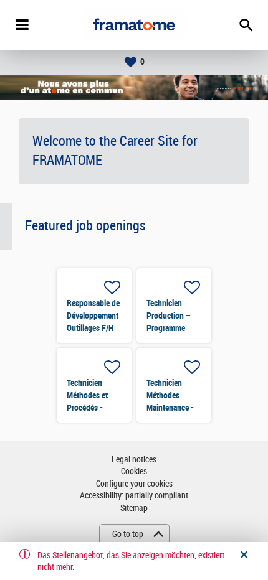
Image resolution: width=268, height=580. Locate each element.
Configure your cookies (134, 484)
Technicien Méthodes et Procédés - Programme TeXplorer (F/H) (92, 407)
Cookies (134, 471)
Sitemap (134, 508)
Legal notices (134, 459)
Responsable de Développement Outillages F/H (93, 315)
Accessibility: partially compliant (134, 495)
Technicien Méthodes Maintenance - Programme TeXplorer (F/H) (171, 407)
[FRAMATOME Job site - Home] (134, 24)
